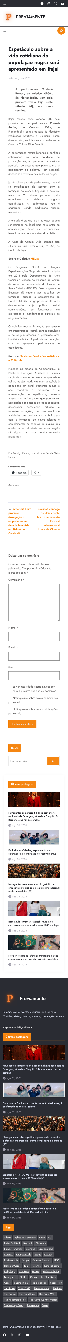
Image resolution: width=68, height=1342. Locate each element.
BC (49, 1237)
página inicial (21, 1282)
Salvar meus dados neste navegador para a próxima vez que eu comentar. (34, 689)
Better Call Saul (12, 1243)
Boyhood (30, 1249)
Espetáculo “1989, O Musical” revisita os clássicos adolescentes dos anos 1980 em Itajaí (33, 923)
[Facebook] (42, 4)
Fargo (38, 1254)
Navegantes (10, 1277)
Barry (42, 1237)
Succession (56, 1282)
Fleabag (48, 1254)
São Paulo (9, 1288)
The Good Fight (27, 1294)
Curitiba (8, 1254)
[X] (55, 4)
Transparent (33, 1305)
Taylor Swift (24, 1288)
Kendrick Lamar (52, 1266)
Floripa (25, 1260)
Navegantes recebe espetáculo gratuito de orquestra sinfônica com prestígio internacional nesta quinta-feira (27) (33, 888)
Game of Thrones (41, 1260)
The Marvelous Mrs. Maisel (43, 1299)
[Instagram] (49, 4)
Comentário (16, 580)
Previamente (30, 17)
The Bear (57, 1288)
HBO (56, 1260)
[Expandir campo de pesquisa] (61, 31)
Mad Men (24, 1271)
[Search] (53, 761)
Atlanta (7, 1237)
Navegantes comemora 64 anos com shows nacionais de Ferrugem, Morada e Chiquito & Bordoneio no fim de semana (33, 816)
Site (10, 667)
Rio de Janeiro (39, 1282)
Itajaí (26, 1266)
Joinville (37, 1266)
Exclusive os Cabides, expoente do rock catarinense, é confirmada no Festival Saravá (32, 852)
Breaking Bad (46, 1249)
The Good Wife (47, 1294)
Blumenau (41, 1243)
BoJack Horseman (13, 1249)
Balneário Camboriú (25, 1237)
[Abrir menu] (5, 4)
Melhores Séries (51, 1271)
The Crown (10, 1294)
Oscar (7, 1282)
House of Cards (12, 1266)
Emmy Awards (23, 1254)
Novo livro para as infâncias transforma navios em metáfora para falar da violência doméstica (33, 957)
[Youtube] (62, 4)
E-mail (13, 647)
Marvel (35, 1271)
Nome (13, 628)
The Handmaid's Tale (15, 1299)
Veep (45, 1305)
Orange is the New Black (43, 1277)
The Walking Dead (13, 1305)
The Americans (41, 1288)
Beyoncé (27, 1243)
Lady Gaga (9, 1271)
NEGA (35, 259)
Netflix (23, 1277)
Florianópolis (11, 1260)
